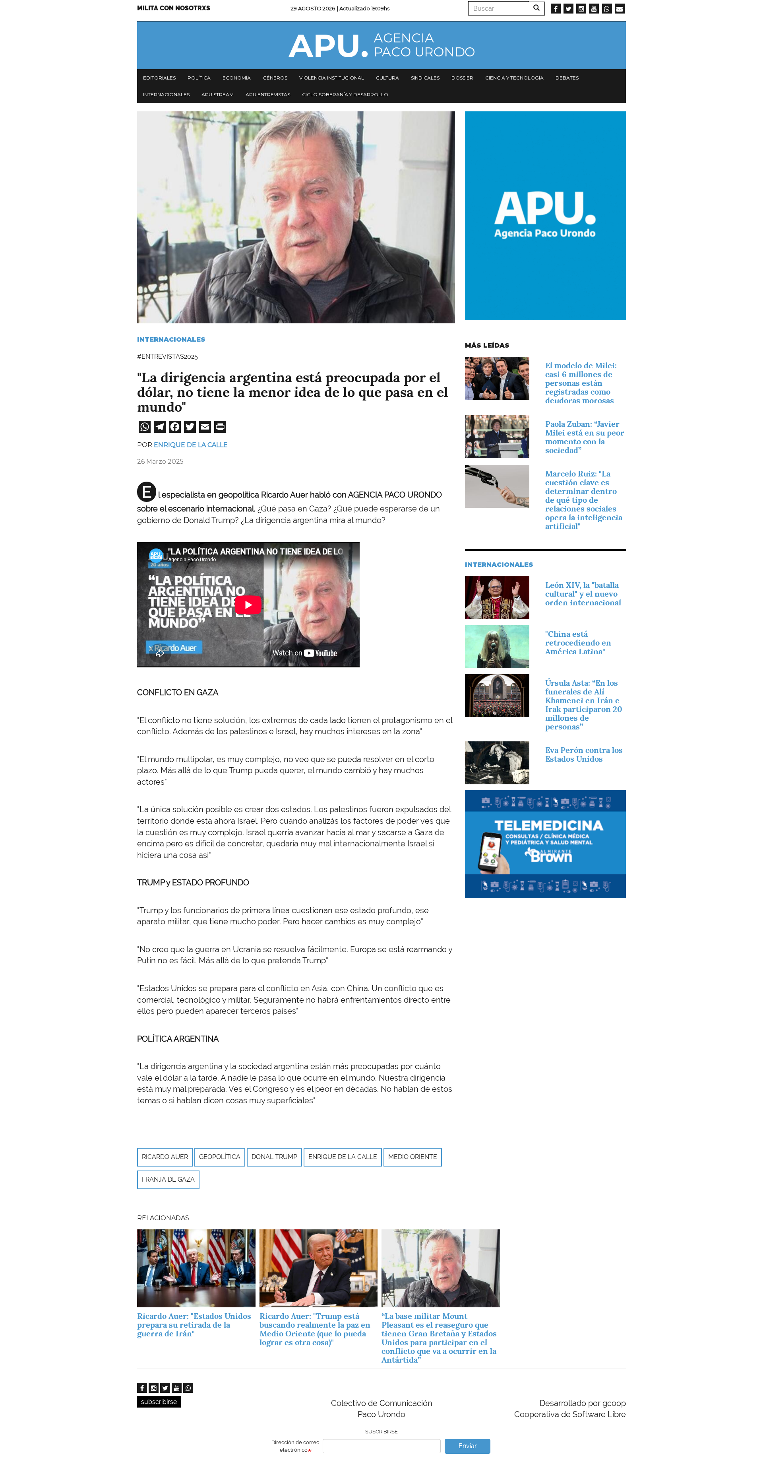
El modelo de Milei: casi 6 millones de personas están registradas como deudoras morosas (581, 383)
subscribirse (159, 1402)
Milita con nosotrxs (173, 8)
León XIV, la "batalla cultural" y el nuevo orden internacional (583, 594)
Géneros (275, 78)
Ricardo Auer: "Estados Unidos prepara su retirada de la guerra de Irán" (194, 1325)
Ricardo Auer (165, 1157)
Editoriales (159, 78)
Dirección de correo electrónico (295, 1446)
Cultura (387, 78)
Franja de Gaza (168, 1179)
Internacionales (166, 94)
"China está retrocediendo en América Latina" (578, 643)
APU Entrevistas (268, 94)
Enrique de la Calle (191, 445)
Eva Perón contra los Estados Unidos (584, 754)
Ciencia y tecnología (514, 78)
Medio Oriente (412, 1157)
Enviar (468, 1446)
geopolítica (219, 1157)
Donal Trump (274, 1157)
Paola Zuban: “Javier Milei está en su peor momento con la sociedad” (584, 437)
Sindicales (425, 78)
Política (199, 78)
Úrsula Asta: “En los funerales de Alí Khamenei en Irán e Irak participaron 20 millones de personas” (583, 705)
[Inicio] (381, 45)
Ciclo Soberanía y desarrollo (345, 94)
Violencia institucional (331, 78)
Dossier (462, 78)
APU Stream (217, 94)
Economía (237, 78)
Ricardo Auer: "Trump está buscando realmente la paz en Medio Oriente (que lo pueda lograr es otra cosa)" (314, 1329)
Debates (567, 78)
